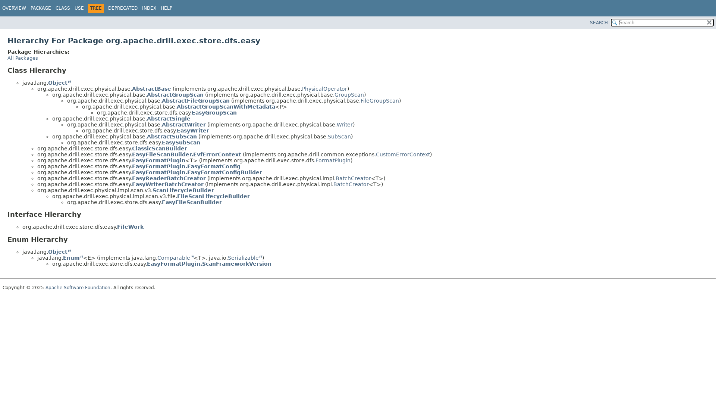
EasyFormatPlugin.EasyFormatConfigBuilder (197, 172)
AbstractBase (151, 89)
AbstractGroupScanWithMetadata (226, 107)
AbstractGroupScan (175, 95)
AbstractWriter (184, 125)
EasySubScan (181, 143)
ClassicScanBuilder (159, 148)
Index (149, 8)
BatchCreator (353, 178)
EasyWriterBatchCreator (168, 184)
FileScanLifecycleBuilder (213, 196)
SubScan (339, 137)
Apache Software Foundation (77, 287)
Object (57, 83)
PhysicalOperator (324, 89)
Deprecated (123, 8)
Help (166, 8)
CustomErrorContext (403, 154)
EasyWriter (193, 131)
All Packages (22, 58)
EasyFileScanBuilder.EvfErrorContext (186, 154)
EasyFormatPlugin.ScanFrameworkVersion (209, 264)
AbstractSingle (169, 119)
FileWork (130, 227)
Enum (71, 258)
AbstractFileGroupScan (196, 101)
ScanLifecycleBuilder (183, 190)
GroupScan (349, 95)
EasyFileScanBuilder (192, 202)
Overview (14, 8)
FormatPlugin (333, 160)
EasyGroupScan (214, 113)
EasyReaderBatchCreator (169, 178)
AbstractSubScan (172, 137)
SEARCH (599, 22)
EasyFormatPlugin (158, 160)
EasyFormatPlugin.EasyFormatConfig (186, 166)
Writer (345, 125)
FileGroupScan (380, 101)
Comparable (173, 258)
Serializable (243, 258)
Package (41, 8)
